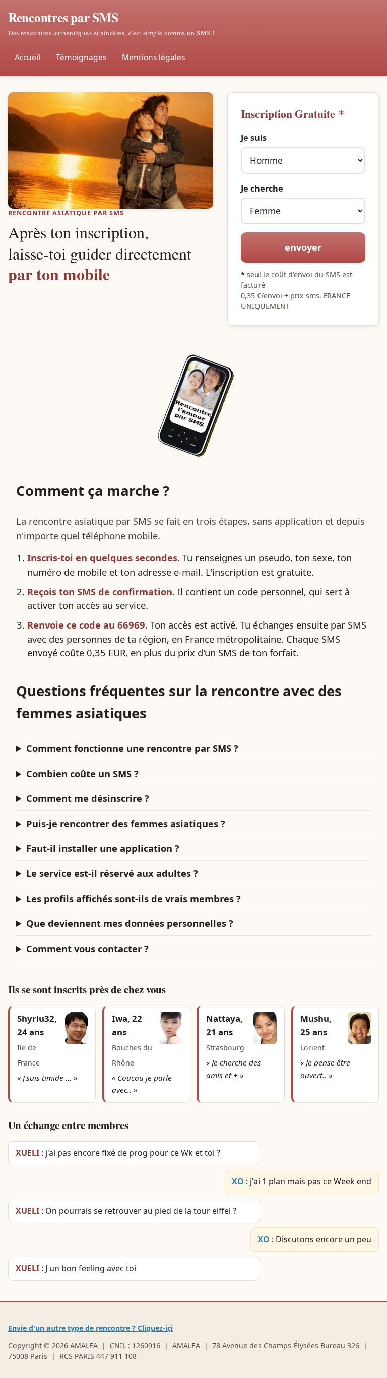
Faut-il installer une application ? (102, 848)
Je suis (254, 137)
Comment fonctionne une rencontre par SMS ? (132, 748)
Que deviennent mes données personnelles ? (129, 923)
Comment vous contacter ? (87, 948)
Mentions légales (153, 57)
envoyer (303, 247)
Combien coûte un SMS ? (82, 773)
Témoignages (81, 57)
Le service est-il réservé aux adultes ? (112, 873)
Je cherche (262, 188)
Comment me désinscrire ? (87, 798)
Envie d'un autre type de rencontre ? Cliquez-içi (90, 1328)
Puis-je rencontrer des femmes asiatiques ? (125, 823)
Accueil (27, 57)
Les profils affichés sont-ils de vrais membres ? (133, 898)
